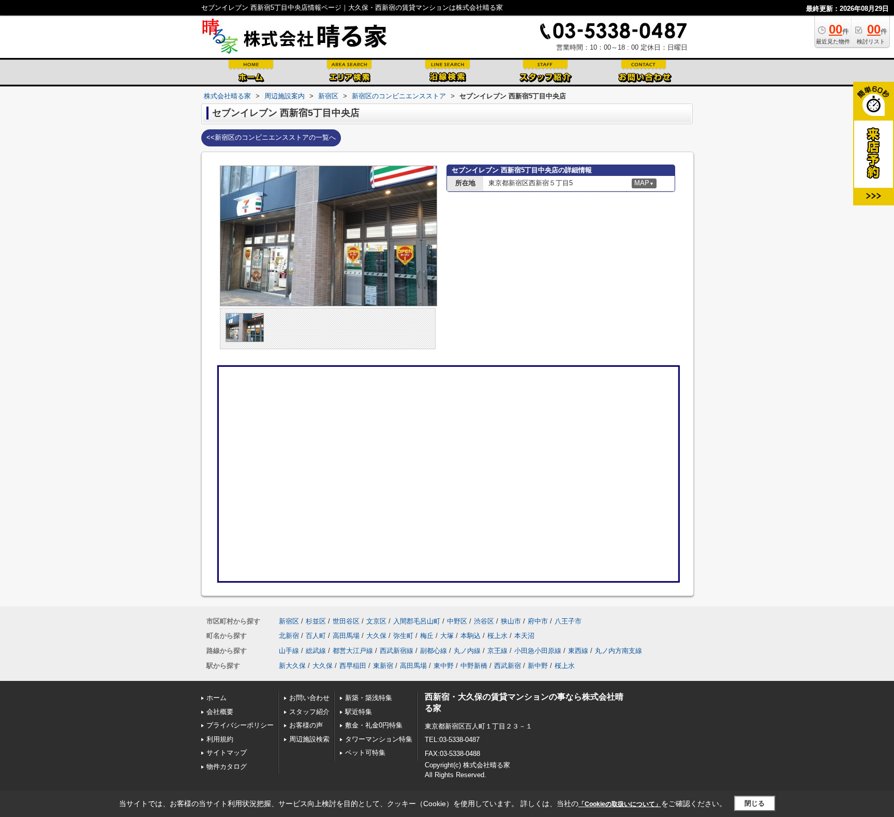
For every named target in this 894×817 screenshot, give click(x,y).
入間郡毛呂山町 (416, 621)
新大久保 (292, 666)
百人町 (316, 636)
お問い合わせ (309, 698)
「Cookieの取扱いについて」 (619, 804)
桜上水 (497, 636)
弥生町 (403, 636)
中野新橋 (473, 666)
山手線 (289, 651)
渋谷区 (484, 621)
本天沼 (524, 636)
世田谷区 (346, 621)
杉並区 (316, 621)
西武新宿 (507, 666)
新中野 (538, 666)
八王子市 (568, 621)
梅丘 (427, 636)
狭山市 (511, 621)
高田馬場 (346, 636)
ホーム (216, 698)
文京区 (376, 621)
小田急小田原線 (537, 651)
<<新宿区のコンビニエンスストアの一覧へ (271, 137)
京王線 (497, 651)
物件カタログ (226, 766)
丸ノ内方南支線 (618, 651)
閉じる (754, 803)
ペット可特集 (365, 752)
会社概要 (219, 712)
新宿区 (289, 621)
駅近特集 (358, 712)
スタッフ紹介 (309, 712)
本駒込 (470, 636)
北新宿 (289, 636)
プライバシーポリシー (240, 725)
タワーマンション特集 (378, 739)
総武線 (316, 651)
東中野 (444, 666)
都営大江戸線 (353, 651)
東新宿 (383, 666)
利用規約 (219, 739)
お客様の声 (306, 725)
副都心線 (433, 651)
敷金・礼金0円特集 (374, 725)
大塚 (447, 636)
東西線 (578, 651)
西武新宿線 (396, 651)
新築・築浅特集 (368, 698)
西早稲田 (352, 666)
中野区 (457, 621)
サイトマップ (226, 752)
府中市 (538, 621)
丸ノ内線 (467, 651)
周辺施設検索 (309, 739)
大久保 (376, 636)
